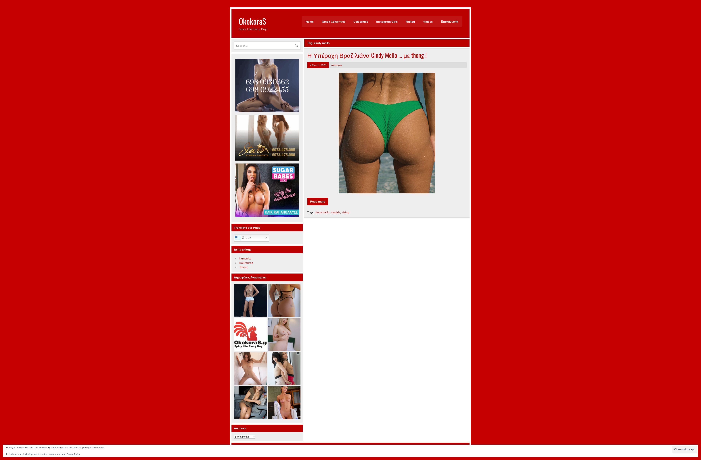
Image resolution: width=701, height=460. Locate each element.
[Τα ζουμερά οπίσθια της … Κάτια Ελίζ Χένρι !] (284, 300)
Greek (246, 238)
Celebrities (360, 21)
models (335, 212)
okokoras (336, 65)
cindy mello (322, 212)
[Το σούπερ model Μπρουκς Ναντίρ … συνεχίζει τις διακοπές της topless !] (250, 300)
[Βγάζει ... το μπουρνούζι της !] (284, 403)
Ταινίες (243, 267)
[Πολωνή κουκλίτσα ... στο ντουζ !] (250, 369)
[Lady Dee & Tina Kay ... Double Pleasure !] (284, 369)
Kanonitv (245, 258)
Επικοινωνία (449, 21)
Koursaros (246, 263)
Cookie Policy (73, 454)
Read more (317, 201)
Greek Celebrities (333, 21)
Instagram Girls (387, 21)
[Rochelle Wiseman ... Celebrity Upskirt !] (250, 403)
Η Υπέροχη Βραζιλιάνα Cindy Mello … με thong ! (367, 55)
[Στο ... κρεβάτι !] (284, 335)
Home (310, 21)
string (345, 212)
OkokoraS (252, 21)
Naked (410, 21)
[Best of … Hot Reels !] (250, 335)
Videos (428, 21)
